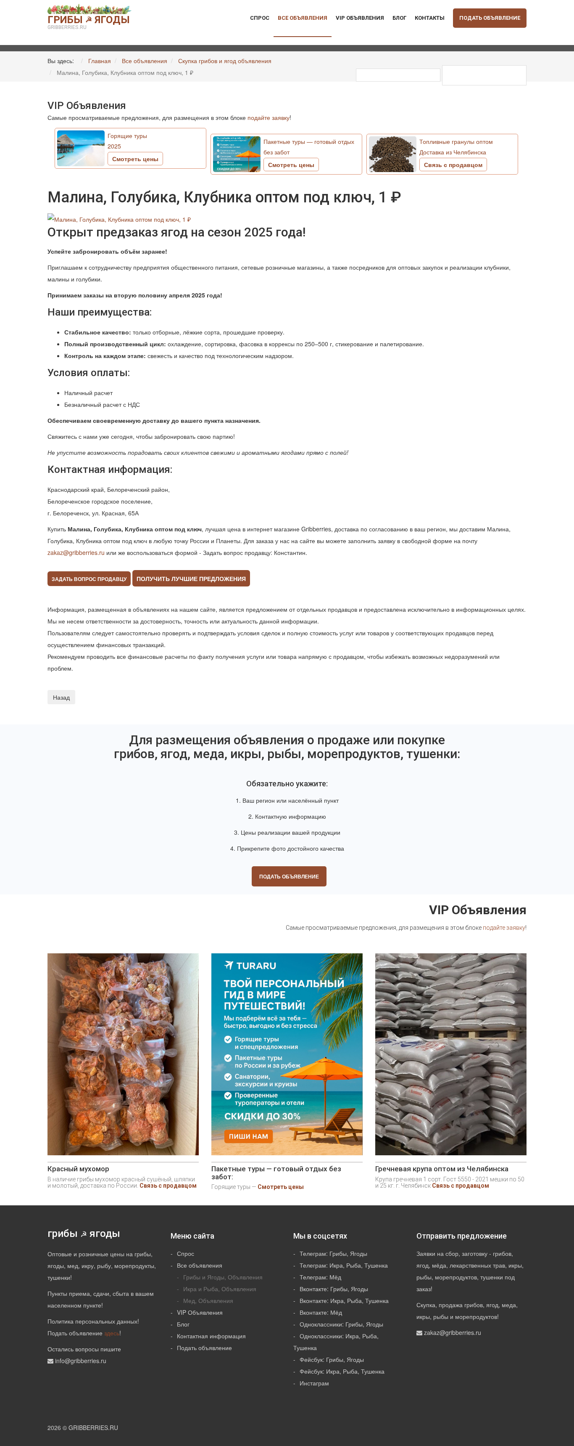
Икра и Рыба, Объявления (219, 1288)
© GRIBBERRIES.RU (90, 1427)
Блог (399, 18)
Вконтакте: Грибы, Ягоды (334, 1288)
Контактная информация (211, 1336)
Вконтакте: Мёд (321, 1312)
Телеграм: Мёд (320, 1277)
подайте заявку (269, 117)
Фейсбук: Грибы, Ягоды (332, 1359)
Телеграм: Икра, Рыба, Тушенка (344, 1265)
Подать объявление (489, 18)
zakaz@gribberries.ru (76, 552)
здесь (111, 1333)
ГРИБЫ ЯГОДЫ (88, 22)
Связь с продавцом (168, 1185)
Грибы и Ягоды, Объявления (223, 1277)
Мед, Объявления (208, 1300)
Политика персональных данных (92, 1321)
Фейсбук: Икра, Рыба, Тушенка (342, 1371)
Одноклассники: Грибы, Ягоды (341, 1324)
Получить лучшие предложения (191, 578)
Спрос (259, 18)
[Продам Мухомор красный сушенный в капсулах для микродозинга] (123, 1057)
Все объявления (302, 18)
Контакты (430, 18)
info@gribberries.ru (80, 1360)
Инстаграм (314, 1383)
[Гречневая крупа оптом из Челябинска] (451, 1057)
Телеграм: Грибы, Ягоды (333, 1253)
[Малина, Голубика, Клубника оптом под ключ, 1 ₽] (119, 218)
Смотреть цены (281, 1186)
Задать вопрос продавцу (89, 579)
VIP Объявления (360, 18)
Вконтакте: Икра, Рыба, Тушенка (344, 1300)
